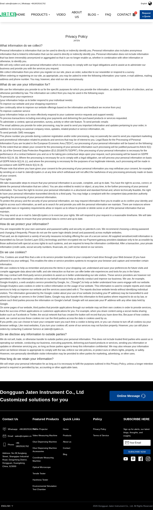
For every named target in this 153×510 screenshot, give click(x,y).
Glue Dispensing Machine (45, 442)
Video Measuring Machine (45, 435)
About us (67, 442)
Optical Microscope (42, 467)
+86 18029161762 (18, 444)
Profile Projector (40, 429)
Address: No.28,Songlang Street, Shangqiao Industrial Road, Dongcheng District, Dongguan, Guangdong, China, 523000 (15, 459)
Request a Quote (146, 15)
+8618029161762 (19, 429)
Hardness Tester (40, 480)
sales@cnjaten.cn (19, 436)
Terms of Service (101, 435)
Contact (66, 448)
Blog (65, 454)
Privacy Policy (99, 429)
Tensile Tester (39, 473)
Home (66, 429)
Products (67, 435)
